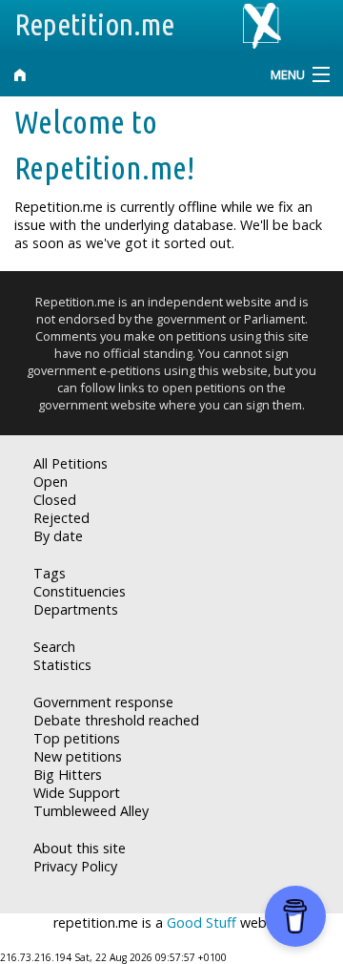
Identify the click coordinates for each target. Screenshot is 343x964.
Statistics (62, 665)
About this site (79, 848)
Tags (49, 573)
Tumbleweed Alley (91, 811)
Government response (103, 702)
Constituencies (79, 591)
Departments (75, 609)
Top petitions (76, 738)
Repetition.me (94, 24)
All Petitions (70, 463)
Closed (54, 500)
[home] (128, 74)
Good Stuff (201, 922)
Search (54, 647)
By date (58, 536)
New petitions (77, 756)
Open (50, 481)
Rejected (61, 518)
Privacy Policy (75, 866)
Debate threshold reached (116, 720)
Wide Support (76, 793)
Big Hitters (67, 774)
